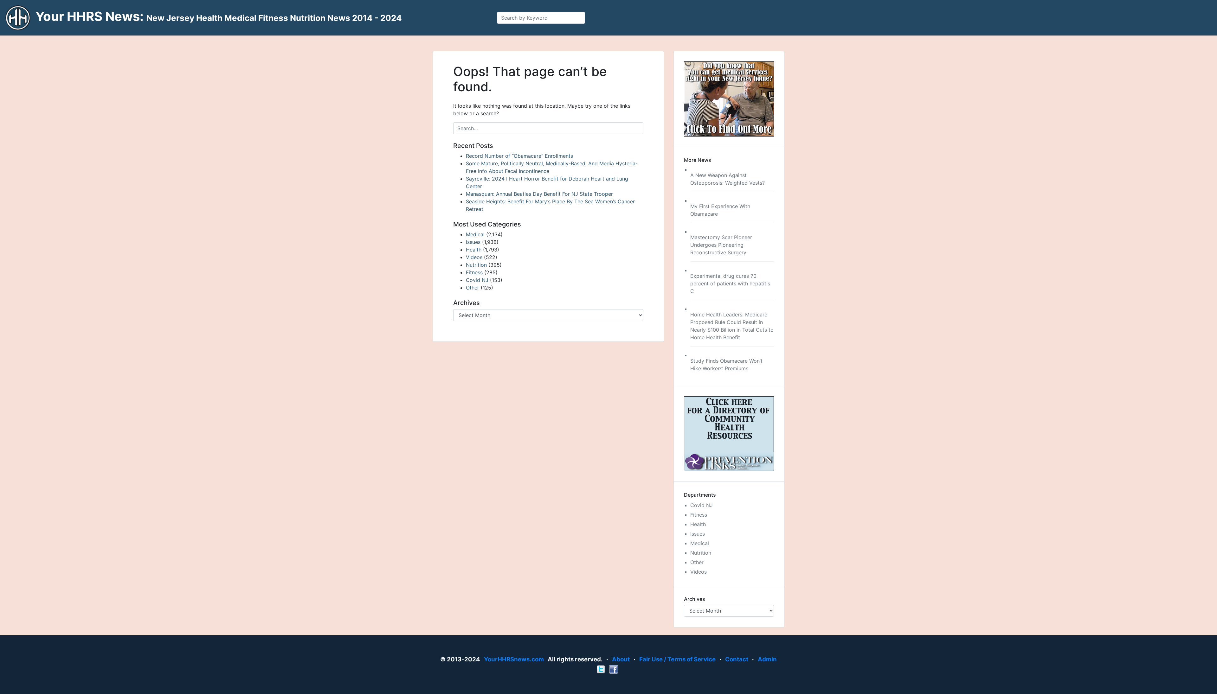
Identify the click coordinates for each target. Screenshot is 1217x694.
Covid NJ (477, 280)
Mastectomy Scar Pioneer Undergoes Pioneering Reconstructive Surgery (721, 245)
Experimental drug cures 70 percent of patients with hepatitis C (730, 283)
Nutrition (476, 265)
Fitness (474, 272)
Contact (736, 659)
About (621, 659)
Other (472, 287)
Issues (473, 242)
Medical (475, 234)
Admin (767, 659)
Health (473, 249)
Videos (474, 257)
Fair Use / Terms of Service (677, 659)
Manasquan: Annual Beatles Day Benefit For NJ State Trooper (539, 194)
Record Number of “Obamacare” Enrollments (519, 156)
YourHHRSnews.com (514, 659)
